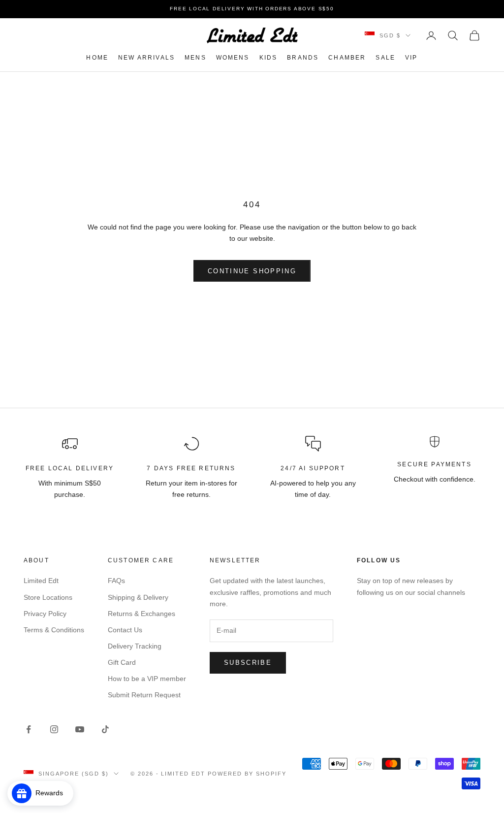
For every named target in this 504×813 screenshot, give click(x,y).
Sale (385, 57)
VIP (411, 57)
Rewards (52, 793)
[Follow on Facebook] (28, 729)
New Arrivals (146, 57)
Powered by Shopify (247, 774)
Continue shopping (252, 271)
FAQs (116, 581)
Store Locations (48, 597)
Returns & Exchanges (141, 614)
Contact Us (125, 630)
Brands (302, 57)
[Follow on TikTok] (105, 729)
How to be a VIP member (147, 679)
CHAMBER (347, 57)
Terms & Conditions (54, 630)
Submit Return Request (144, 695)
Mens (195, 57)
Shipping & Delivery (138, 597)
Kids (268, 57)
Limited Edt (41, 581)
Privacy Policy (45, 614)
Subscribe (248, 662)
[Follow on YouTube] (80, 729)
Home (97, 57)
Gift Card (122, 662)
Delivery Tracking (134, 646)
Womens (233, 57)
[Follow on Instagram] (54, 729)
